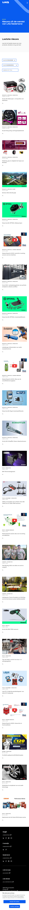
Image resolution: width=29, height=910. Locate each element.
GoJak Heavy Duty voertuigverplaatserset (13, 130)
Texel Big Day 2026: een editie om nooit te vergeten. (12, 566)
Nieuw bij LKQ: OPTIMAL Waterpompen (12, 223)
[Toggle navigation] (27, 2)
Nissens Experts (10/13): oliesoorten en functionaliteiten (12, 724)
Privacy (4, 889)
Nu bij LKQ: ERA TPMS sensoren (10, 629)
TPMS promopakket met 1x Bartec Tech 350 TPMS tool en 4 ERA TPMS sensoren (13, 502)
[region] (14, 900)
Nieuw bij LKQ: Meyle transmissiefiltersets (12, 411)
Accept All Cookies (14, 901)
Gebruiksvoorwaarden (8, 887)
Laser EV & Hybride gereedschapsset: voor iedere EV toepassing (13, 692)
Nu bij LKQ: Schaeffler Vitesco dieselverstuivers (14, 441)
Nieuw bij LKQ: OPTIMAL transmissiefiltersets (13, 317)
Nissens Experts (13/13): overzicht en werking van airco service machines (13, 254)
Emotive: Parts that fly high (9, 192)
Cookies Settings (14, 906)
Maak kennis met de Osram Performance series (14, 817)
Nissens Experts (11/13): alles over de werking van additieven (13, 534)
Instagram (8, 837)
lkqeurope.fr (6, 846)
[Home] (4, 2)
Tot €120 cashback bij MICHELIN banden (12, 755)
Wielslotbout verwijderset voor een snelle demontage (12, 786)
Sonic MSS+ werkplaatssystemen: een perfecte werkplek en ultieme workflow (14, 285)
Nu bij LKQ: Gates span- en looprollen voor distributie (13, 99)
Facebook (6, 837)
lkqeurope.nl (6, 858)
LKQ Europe (6, 873)
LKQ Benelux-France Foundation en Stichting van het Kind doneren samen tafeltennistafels (13, 598)
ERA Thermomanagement (8, 471)
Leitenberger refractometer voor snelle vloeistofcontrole (12, 348)
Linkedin (3, 837)
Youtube (11, 837)
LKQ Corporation (7, 881)
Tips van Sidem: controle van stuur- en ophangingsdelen (12, 660)
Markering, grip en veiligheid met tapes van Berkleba (13, 161)
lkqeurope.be (6, 835)
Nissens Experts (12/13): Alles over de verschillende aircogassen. (11, 379)
